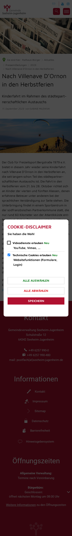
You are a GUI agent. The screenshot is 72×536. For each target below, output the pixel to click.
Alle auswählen (36, 280)
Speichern (36, 301)
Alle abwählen (36, 290)
